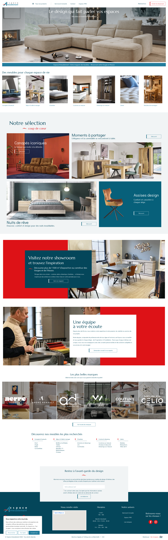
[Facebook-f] (151, 522)
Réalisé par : (150, 537)
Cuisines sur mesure (79, 105)
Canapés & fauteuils (8, 105)
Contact (72, 4)
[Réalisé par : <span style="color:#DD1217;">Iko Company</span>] (161, 537)
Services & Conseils (61, 4)
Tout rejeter (23, 533)
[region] (23, 526)
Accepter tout (34, 533)
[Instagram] (156, 522)
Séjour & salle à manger (33, 105)
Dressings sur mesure (103, 105)
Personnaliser (11, 533)
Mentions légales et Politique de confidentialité (85, 537)
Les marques (128, 522)
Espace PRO (83, 4)
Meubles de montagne (150, 105)
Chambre (52, 105)
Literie (122, 105)
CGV (103, 537)
